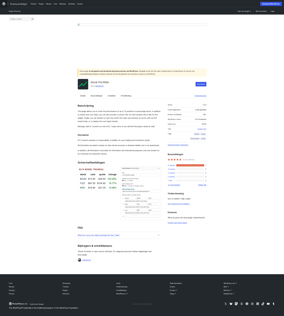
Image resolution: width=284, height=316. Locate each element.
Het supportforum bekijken (178, 204)
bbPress (228, 290)
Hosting (12, 290)
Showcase (66, 283)
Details (83, 96)
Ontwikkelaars (121, 290)
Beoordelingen (97, 96)
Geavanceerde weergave (178, 145)
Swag (173, 294)
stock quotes (195, 138)
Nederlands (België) (37, 304)
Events (172, 287)
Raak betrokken (176, 283)
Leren (118, 283)
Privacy (11, 294)
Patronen (66, 294)
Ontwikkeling (126, 96)
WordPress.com (230, 283)
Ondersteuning (200, 96)
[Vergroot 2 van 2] (158, 169)
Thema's (66, 287)
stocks (203, 138)
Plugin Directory (15, 11)
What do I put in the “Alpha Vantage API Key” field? (99, 235)
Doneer (173, 290)
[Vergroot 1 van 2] (115, 169)
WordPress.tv (122, 294)
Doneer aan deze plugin (177, 223)
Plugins (65, 290)
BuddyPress (229, 294)
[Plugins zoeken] (32, 19)
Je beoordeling (174, 185)
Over (11, 283)
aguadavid (99, 86)
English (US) (201, 129)
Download (201, 84)
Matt (226, 287)
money (203, 134)
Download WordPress (271, 4)
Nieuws (11, 287)
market (196, 134)
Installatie (111, 96)
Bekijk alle (202, 185)
